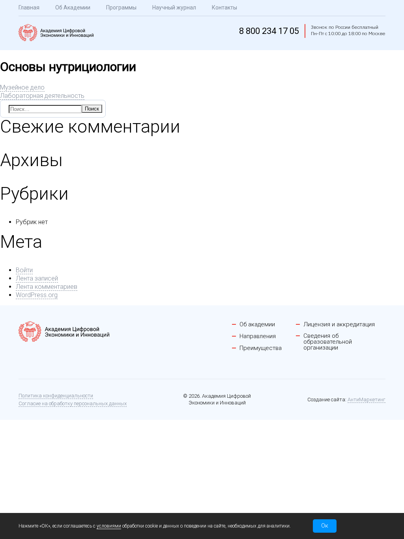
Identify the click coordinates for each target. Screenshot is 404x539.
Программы (121, 7)
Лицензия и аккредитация (339, 325)
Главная (29, 7)
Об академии (257, 325)
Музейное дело (22, 87)
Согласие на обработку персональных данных (73, 403)
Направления (257, 336)
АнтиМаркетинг (366, 399)
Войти (24, 270)
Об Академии (72, 7)
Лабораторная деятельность (42, 95)
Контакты (224, 7)
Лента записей (37, 278)
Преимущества (260, 348)
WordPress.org (37, 295)
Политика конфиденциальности (56, 396)
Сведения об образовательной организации (327, 342)
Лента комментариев (46, 286)
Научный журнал (174, 7)
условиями (109, 526)
